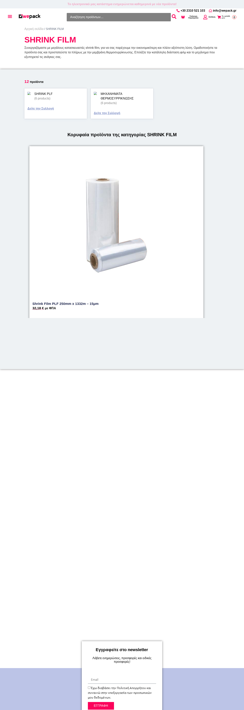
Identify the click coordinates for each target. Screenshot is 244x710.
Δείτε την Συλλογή (40, 108)
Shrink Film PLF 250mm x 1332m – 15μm (65, 304)
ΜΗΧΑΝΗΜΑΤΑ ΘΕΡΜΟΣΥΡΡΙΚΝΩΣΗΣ (117, 96)
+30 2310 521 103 (193, 10)
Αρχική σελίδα (33, 28)
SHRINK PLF (43, 93)
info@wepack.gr (224, 10)
